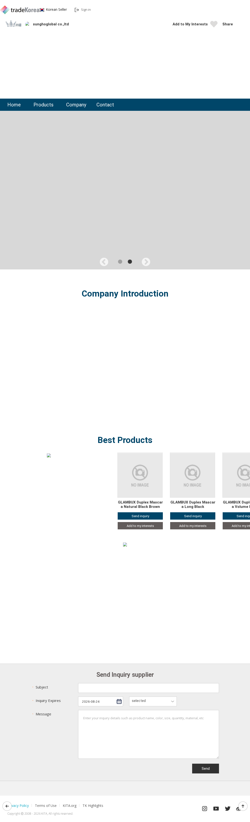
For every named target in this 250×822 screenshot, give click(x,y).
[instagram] (204, 807)
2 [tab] (129, 261)
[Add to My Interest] (214, 25)
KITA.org (69, 805)
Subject (39, 687)
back (7, 806)
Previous (101, 259)
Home (14, 105)
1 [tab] (120, 261)
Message (41, 713)
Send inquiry (140, 516)
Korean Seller (56, 9)
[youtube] (216, 807)
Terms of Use (46, 805)
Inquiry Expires (46, 700)
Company (76, 105)
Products (43, 105)
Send (206, 768)
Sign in (86, 9)
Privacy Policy (18, 805)
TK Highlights (93, 805)
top (243, 806)
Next (143, 259)
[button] (239, 24)
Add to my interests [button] (140, 526)
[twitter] (227, 807)
